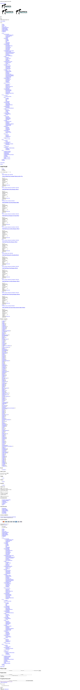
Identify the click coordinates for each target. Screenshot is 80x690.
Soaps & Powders (8, 76)
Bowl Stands (8, 549)
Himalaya (3, 374)
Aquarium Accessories (7, 151)
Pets (2, 413)
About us (3, 529)
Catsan (3, 341)
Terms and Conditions (5, 27)
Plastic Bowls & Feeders (9, 143)
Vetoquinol (3, 456)
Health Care (6, 126)
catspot (3, 342)
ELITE (3, 358)
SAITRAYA (4, 426)
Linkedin (12, 516)
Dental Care (7, 72)
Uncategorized (4, 449)
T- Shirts (7, 112)
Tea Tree (3, 443)
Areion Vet (3, 327)
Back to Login (10, 681)
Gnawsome (4, 370)
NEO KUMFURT (5, 394)
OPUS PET (4, 399)
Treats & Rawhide (6, 593)
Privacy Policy (4, 26)
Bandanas (7, 57)
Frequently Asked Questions (6, 499)
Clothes (5, 56)
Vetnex (3, 455)
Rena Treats (4, 421)
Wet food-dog (8, 573)
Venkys (3, 453)
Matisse (3, 386)
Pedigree (3, 403)
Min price (1, 473)
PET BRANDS (4, 405)
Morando (3, 391)
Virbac (3, 457)
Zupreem (3, 465)
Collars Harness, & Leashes (8, 61)
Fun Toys (7, 135)
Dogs (3, 33)
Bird (3, 139)
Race (3, 420)
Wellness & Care (8, 77)
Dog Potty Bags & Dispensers (10, 52)
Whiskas (3, 461)
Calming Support (8, 583)
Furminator (3, 367)
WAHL (3, 460)
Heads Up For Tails (5, 371)
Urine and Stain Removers (10, 612)
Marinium (3, 385)
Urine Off (3, 451)
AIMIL (3, 321)
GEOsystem (4, 368)
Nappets (3, 392)
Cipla (3, 344)
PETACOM (4, 408)
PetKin (3, 412)
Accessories (6, 95)
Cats (3, 94)
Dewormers (7, 79)
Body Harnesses (8, 62)
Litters (7, 637)
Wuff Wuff (11, 174)
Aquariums (5, 155)
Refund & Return (4, 28)
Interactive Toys (8, 136)
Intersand (3, 379)
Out (2, 401)
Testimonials (4, 501)
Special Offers (2, 162)
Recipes (1, 164)
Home (3, 24)
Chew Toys (7, 84)
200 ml (3, 481)
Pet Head (3, 407)
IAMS (3, 376)
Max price (4, 473)
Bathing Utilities (8, 70)
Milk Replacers (8, 66)
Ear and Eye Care (8, 578)
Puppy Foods (8, 67)
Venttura (3, 454)
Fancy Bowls (8, 46)
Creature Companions (5, 347)
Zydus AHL (4, 466)
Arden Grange (4, 326)
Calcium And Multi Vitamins (10, 652)
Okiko (3, 398)
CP (2, 346)
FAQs (3, 530)
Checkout (5, 524)
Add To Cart (4, 198)
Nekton (3, 393)
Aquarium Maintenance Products (9, 154)
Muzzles (7, 37)
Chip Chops (4, 343)
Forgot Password (5, 681)
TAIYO (3, 442)
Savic (3, 429)
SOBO (3, 436)
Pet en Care (4, 406)
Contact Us (4, 31)
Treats (5, 642)
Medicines (7, 81)
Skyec (3, 434)
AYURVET (4, 331)
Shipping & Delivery (5, 510)
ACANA (3, 320)
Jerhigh (3, 380)
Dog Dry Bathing (4, 174)
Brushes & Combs (8, 71)
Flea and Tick (8, 80)
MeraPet (3, 388)
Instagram (9, 516)
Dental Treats (8, 92)
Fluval (3, 363)
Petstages (3, 416)
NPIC (3, 397)
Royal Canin (4, 424)
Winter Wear (8, 59)
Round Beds (8, 43)
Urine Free (3, 450)
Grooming (5, 69)
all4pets (3, 323)
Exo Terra (3, 359)
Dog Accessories (6, 34)
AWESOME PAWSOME (6, 330)
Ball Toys (7, 134)
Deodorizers (7, 107)
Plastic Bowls (8, 48)
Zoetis (3, 464)
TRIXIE (3, 447)
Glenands (3, 369)
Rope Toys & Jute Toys (9, 86)
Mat (6, 41)
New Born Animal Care (5, 396)
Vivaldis (3, 459)
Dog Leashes (8, 568)
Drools (3, 356)
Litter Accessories (8, 132)
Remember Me (36, 670)
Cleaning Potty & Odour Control (9, 50)
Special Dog (4, 437)
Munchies (7, 598)
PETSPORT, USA (5, 414)
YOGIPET (3, 463)
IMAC (3, 377)
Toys (5, 83)
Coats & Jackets (8, 58)
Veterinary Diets (8, 68)
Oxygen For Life (4, 402)
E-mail (22, 674)
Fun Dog (3, 366)
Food (5, 145)
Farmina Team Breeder (5, 360)
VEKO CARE (4, 452)
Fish (2, 150)
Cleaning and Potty (7, 106)
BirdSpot (3, 337)
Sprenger (3, 441)
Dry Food (7, 116)
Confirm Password (15, 675)
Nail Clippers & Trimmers (10, 74)
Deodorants (7, 73)
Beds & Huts (6, 38)
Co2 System (6, 156)
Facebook (1, 516)
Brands (3, 159)
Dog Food (5, 64)
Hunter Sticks (8, 36)
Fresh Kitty (4, 364)
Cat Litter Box (8, 131)
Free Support (4, 511)
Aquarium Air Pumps (7, 656)
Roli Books (4, 423)
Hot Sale (3, 160)
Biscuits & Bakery (8, 89)
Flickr (15, 516)
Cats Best (3, 340)
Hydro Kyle (4, 375)
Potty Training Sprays (9, 55)
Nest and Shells (8, 646)
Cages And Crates (8, 96)
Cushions (7, 544)
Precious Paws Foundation (6, 419)
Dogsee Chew (4, 353)
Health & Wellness (7, 78)
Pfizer (3, 417)
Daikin (3, 348)
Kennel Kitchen (4, 381)
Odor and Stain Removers (10, 53)
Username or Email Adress (13, 680)
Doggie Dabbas (4, 350)
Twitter (4, 516)
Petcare (3, 410)
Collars (7, 63)
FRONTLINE (4, 365)
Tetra (3, 444)
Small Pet (3, 435)
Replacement (4, 30)
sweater (7, 563)
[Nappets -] (6, 8)
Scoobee (3, 431)
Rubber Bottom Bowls (9, 104)
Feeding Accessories (7, 661)
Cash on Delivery (4, 502)
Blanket (7, 543)
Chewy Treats (8, 91)
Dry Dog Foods (8, 65)
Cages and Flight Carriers (9, 539)
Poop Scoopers (8, 54)
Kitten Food (7, 117)
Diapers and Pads (8, 51)
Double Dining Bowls (9, 45)
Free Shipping (4, 512)
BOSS (3, 338)
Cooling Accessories (9, 35)
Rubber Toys (8, 85)
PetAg (3, 409)
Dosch (3, 354)
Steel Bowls (7, 105)
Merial (3, 389)
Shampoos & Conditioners (10, 75)
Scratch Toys (8, 641)
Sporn (3, 439)
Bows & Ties (8, 110)
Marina (3, 384)
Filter (7, 473)
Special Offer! (2, 666)
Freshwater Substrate (7, 158)
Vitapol (3, 458)
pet (2, 404)
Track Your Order (3, 3)
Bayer (3, 332)
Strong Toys (7, 592)
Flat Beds (7, 40)
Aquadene (3, 325)
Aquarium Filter (6, 153)
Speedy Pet (4, 438)
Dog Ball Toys (8, 588)
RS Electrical (4, 425)
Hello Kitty (4, 372)
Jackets (7, 111)
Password (22, 670)
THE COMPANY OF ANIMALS (7, 446)
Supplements (8, 82)
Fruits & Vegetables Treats (10, 597)
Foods (5, 115)
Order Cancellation (5, 29)
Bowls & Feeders (6, 102)
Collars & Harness (6, 617)
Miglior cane (4, 390)
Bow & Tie (7, 60)
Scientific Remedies (5, 430)
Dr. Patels (3, 355)
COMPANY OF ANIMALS (6, 345)
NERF (3, 395)
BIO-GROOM (4, 335)
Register (1, 681)
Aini (3, 322)
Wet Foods (7, 119)
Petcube (3, 411)
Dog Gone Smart (4, 349)
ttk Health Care (4, 448)
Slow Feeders (8, 553)
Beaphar (3, 333)
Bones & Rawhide (8, 90)
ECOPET (3, 357)
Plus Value (3, 418)
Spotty (3, 440)
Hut (6, 99)
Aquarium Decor (6, 152)
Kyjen (3, 382)
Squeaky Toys (8, 87)
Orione (3, 400)
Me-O (3, 387)
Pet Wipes (7, 558)
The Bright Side (4, 445)
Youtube (7, 516)
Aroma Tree (4, 328)
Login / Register (2, 21)
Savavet (3, 428)
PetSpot (3, 415)
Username (10, 670)
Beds (5, 97)
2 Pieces (3, 485)
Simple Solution (4, 433)
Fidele (3, 361)
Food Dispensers (8, 47)
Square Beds (8, 42)
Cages (7, 141)
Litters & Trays (6, 130)
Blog (3, 504)
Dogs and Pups (4, 352)
